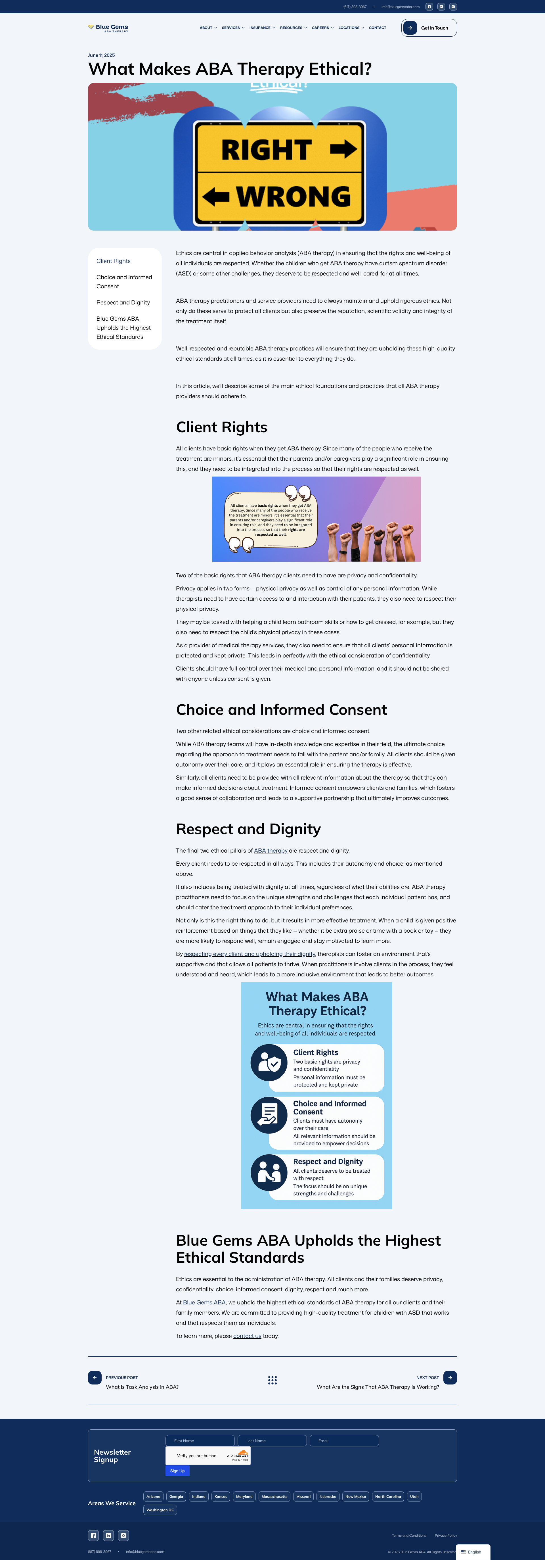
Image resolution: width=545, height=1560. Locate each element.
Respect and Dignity (123, 302)
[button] (429, 28)
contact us (247, 1336)
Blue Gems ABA (204, 1302)
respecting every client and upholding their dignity (249, 954)
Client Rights (114, 261)
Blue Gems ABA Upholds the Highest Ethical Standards (124, 327)
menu (272, 1380)
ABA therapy (271, 850)
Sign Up (177, 1470)
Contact (377, 27)
